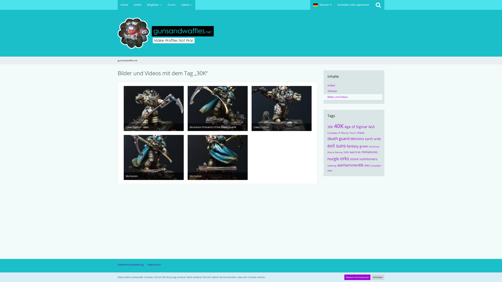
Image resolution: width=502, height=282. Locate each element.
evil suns (336, 146)
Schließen (378, 277)
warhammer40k (350, 165)
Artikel (331, 85)
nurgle (333, 158)
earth (369, 139)
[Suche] (378, 5)
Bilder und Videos (337, 97)
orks (344, 158)
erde (377, 139)
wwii (329, 170)
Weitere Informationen (357, 277)
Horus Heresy (335, 152)
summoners (368, 159)
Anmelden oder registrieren (353, 4)
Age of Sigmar (356, 126)
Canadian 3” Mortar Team (341, 133)
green (364, 146)
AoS (371, 126)
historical (374, 146)
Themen (332, 91)
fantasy (353, 146)
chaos (360, 133)
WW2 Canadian (372, 165)
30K (330, 127)
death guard (338, 138)
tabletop (331, 165)
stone (354, 159)
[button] (322, 5)
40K (339, 126)
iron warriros (352, 152)
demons (357, 138)
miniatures (370, 152)
